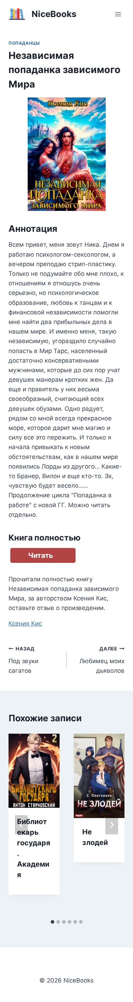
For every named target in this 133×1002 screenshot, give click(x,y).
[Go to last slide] (21, 824)
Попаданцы (24, 43)
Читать (40, 555)
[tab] (52, 922)
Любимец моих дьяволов (101, 660)
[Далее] (111, 824)
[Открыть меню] (117, 14)
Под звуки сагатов (23, 660)
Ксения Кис (25, 623)
